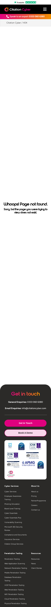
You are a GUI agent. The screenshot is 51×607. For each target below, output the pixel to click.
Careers (34, 505)
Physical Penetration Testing (15, 603)
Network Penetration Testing (15, 568)
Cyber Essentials (10, 513)
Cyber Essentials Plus (12, 518)
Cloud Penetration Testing (14, 599)
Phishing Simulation (12, 504)
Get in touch (25, 423)
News (33, 564)
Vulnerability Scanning (13, 522)
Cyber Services (10, 492)
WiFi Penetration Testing (14, 594)
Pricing (34, 496)
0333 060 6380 (37, 16)
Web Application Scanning (14, 564)
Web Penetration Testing (14, 590)
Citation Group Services (13, 544)
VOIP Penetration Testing (14, 585)
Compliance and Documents (15, 535)
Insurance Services (12, 539)
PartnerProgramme (38, 501)
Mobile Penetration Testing (14, 573)
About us (34, 492)
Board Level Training (12, 509)
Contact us (35, 510)
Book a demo (25, 433)
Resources (35, 559)
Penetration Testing (12, 559)
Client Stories (36, 568)
